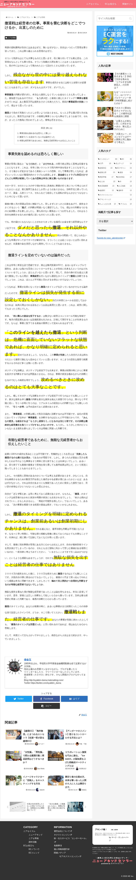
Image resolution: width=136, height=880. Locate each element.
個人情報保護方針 (62, 849)
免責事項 (58, 845)
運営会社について (62, 831)
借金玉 (27, 659)
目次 (43, 128)
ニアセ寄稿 (12, 38)
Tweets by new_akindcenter (110, 238)
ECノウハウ (34, 849)
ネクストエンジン (62, 835)
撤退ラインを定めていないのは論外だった (37, 137)
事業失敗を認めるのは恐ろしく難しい (35, 133)
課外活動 (33, 842)
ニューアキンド (36, 835)
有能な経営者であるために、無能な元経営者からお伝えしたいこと (47, 140)
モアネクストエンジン (69, 856)
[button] (130, 18)
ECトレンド (34, 853)
